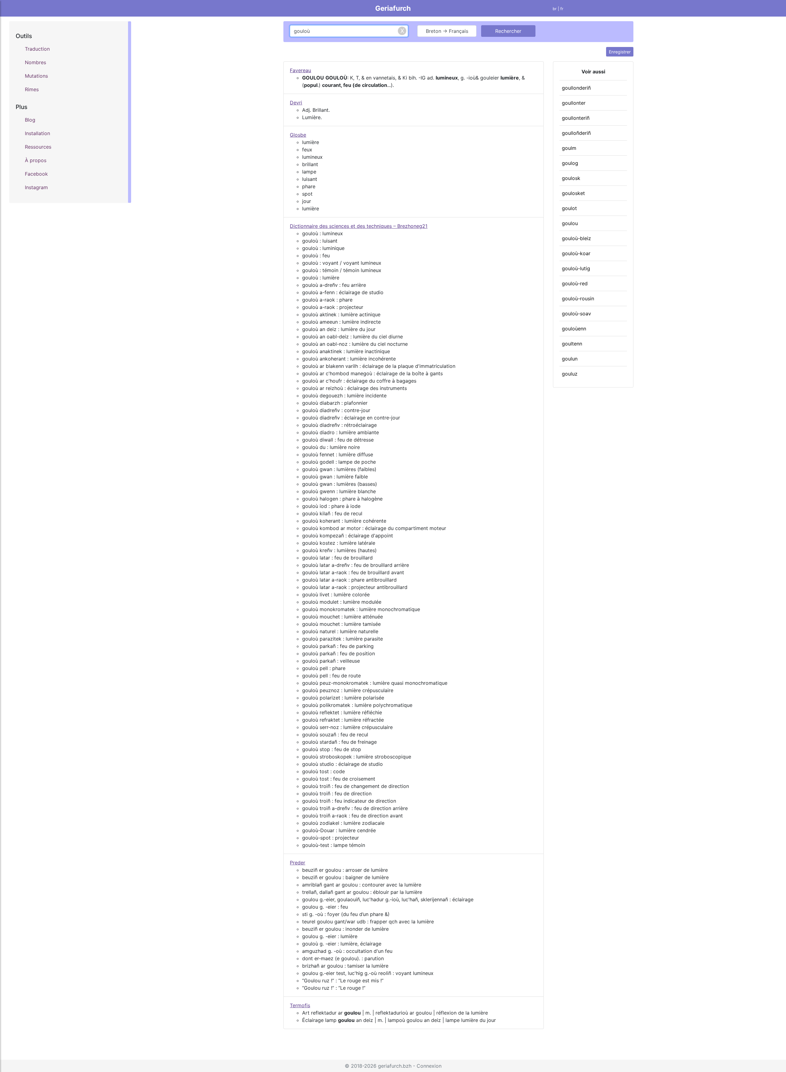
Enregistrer (620, 51)
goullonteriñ (576, 118)
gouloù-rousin (578, 298)
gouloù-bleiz (576, 238)
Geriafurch (393, 8)
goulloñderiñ (576, 133)
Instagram (36, 187)
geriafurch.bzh (394, 1066)
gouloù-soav (576, 313)
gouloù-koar (576, 253)
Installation (37, 133)
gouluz (570, 374)
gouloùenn (574, 328)
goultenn (572, 344)
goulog (570, 163)
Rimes (32, 89)
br (555, 8)
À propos (35, 160)
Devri (296, 102)
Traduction (37, 49)
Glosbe (298, 135)
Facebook (36, 174)
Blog (30, 120)
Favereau (300, 70)
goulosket (573, 193)
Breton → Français (447, 31)
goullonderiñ (576, 88)
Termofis (300, 1005)
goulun (570, 359)
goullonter (574, 103)
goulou (570, 223)
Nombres (35, 62)
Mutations (36, 76)
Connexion (429, 1066)
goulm (569, 148)
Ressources (38, 147)
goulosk (571, 178)
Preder (297, 863)
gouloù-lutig (576, 268)
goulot (569, 208)
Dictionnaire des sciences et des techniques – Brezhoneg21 (358, 226)
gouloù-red (575, 283)
